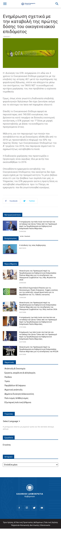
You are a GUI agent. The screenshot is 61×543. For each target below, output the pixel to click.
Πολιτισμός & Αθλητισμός (17, 398)
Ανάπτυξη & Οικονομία (15, 368)
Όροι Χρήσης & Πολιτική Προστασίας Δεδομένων (23, 522)
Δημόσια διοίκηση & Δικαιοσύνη (19, 394)
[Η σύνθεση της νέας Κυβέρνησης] (10, 249)
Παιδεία (8, 377)
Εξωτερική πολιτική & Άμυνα (18, 402)
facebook (27, 236)
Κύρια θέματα (11, 264)
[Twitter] (34, 508)
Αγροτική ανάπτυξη (13, 390)
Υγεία (7, 381)
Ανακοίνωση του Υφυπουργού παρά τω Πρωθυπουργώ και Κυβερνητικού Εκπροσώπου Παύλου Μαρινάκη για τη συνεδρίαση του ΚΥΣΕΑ (38, 349)
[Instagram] (27, 508)
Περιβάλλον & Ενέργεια (15, 385)
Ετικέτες (7, 445)
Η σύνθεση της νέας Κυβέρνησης (32, 245)
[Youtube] (42, 508)
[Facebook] (19, 508)
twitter (22, 236)
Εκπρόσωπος (11, 238)
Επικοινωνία (45, 525)
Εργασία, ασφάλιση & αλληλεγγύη (20, 373)
